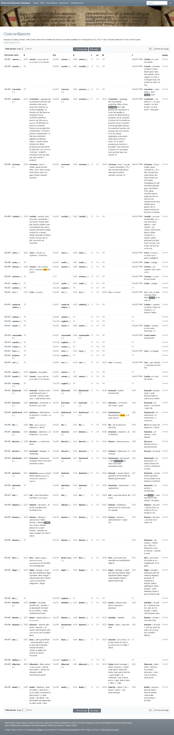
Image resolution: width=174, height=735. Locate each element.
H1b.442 (7, 570)
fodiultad (112, 677)
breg (156, 164)
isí (43, 131)
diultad (147, 437)
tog (125, 164)
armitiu (147, 488)
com (146, 300)
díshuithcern (45, 412)
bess (43, 147)
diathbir (44, 605)
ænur (41, 463)
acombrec (33, 104)
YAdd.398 (135, 216)
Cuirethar (16, 89)
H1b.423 (7, 362)
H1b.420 (7, 346)
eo (38, 425)
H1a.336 (56, 66)
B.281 (26, 639)
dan (109, 169)
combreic (41, 107)
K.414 (75, 432)
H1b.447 (7, 639)
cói (37, 253)
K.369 (75, 325)
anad (47, 570)
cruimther (125, 123)
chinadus (33, 672)
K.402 (75, 89)
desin (45, 617)
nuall (47, 390)
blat (147, 82)
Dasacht (147, 624)
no (157, 395)
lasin (38, 578)
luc (151, 630)
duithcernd (17, 412)
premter (44, 101)
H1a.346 (56, 292)
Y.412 (134, 485)
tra (47, 123)
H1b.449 (7, 664)
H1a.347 (56, 304)
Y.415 (134, 517)
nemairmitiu (149, 490)
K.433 (75, 687)
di (154, 240)
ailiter (156, 586)
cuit (123, 690)
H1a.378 (56, 617)
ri (152, 77)
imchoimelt (33, 479)
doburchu (123, 669)
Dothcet (112, 451)
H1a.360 (56, 390)
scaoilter (147, 193)
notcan (46, 62)
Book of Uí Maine (36, 729)
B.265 (26, 412)
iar (114, 133)
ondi (153, 222)
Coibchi (147, 304)
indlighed (154, 258)
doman (34, 152)
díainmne (43, 432)
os (154, 207)
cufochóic (33, 243)
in (158, 74)
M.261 (104, 441)
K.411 (75, 403)
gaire (31, 175)
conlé (63, 262)
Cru (109, 292)
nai (151, 245)
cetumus (117, 667)
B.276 (26, 570)
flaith (146, 297)
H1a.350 (56, 325)
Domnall (33, 390)
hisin (110, 172)
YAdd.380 (135, 362)
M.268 (104, 517)
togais (32, 167)
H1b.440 (7, 540)
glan (117, 680)
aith (157, 602)
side (39, 104)
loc (32, 632)
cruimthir (33, 117)
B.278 (26, 602)
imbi (146, 101)
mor (44, 238)
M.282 (104, 602)
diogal (81, 570)
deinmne (16, 432)
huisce (110, 690)
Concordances (52, 3)
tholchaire (156, 466)
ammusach (148, 461)
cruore (40, 292)
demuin (120, 517)
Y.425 (134, 664)
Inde (121, 169)
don (124, 558)
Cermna (147, 276)
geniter (44, 476)
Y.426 (134, 687)
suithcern (35, 415)
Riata (35, 498)
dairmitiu (65, 485)
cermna (15, 276)
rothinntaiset (34, 131)
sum (35, 157)
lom (121, 139)
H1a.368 (56, 473)
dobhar (15, 660)
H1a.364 (56, 432)
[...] (20, 59)
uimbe (157, 398)
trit (150, 522)
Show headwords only (12, 42)
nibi (123, 624)
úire (40, 253)
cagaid (147, 77)
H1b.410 (7, 276)
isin (36, 107)
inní (39, 115)
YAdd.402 (135, 276)
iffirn (151, 545)
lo (47, 690)
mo (156, 177)
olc (149, 675)
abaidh (151, 74)
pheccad (35, 149)
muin (157, 517)
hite (48, 128)
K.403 (75, 99)
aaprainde (112, 575)
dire (14, 558)
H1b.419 (7, 342)
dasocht (39, 627)
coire (14, 253)
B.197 (26, 292)
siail (145, 199)
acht (49, 461)
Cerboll (64, 216)
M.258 (104, 412)
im (120, 120)
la (156, 193)
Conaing (15, 383)
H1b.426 (7, 383)
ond (148, 594)
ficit (154, 245)
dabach (15, 505)
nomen (48, 473)
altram (43, 669)
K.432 (75, 664)
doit (157, 240)
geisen (146, 207)
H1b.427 (7, 390)
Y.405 (134, 412)
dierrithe (32, 560)
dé (39, 505)
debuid (119, 602)
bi (159, 82)
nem (154, 520)
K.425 (75, 570)
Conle (146, 262)
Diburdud (33, 664)
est (148, 328)
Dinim (32, 617)
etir (120, 642)
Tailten (153, 312)
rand (115, 495)
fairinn (122, 578)
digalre (44, 558)
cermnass (65, 164)
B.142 (26, 99)
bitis (125, 507)
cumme (15, 321)
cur (153, 227)
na (37, 139)
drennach (118, 605)
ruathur (155, 325)
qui (44, 155)
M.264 (104, 473)
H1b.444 (7, 602)
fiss (36, 169)
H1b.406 (7, 216)
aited (146, 667)
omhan (147, 543)
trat (158, 79)
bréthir (38, 610)
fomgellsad (148, 183)
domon (113, 149)
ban (40, 372)
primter (32, 133)
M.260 (104, 432)
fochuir (41, 222)
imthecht (156, 481)
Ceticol (32, 267)
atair (153, 92)
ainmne (147, 434)
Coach (147, 325)
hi (35, 125)
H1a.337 (56, 89)
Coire (31, 253)
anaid (126, 570)
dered (153, 667)
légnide (32, 139)
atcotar (149, 520)
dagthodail (46, 700)
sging (151, 191)
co (145, 248)
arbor (117, 690)
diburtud (16, 664)
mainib (147, 104)
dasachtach (66, 624)
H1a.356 (56, 362)
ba (148, 248)
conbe (15, 283)
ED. (45, 270)
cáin (44, 59)
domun (15, 517)
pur (120, 677)
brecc (41, 164)
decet (121, 141)
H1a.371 (56, 505)
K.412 (75, 412)
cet (157, 245)
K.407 (75, 262)
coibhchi (82, 304)
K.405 (75, 216)
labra (31, 635)
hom (45, 255)
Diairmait (33, 403)
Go (170, 3)
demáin (41, 530)
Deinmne (112, 432)
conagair (37, 533)
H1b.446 (7, 624)
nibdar (32, 235)
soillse (36, 692)
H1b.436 (7, 485)
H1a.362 (56, 412)
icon (37, 128)
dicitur (149, 69)
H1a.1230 (56, 288)
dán (41, 169)
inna (112, 642)
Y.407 (134, 432)
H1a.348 (56, 317)
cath (48, 224)
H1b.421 (7, 351)
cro (157, 99)
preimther (112, 104)
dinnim (15, 617)
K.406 (75, 253)
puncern (152, 196)
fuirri (116, 507)
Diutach (111, 473)
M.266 (104, 495)
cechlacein (148, 580)
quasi (38, 167)
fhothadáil (33, 700)
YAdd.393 (135, 59)
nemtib (39, 560)
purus (110, 680)
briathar (151, 613)
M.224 (104, 164)
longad (149, 79)
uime (44, 393)
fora (31, 219)
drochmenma (34, 675)
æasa (110, 692)
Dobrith (111, 687)
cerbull (147, 227)
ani (118, 117)
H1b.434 (7, 458)
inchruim (32, 144)
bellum (43, 224)
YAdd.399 (135, 253)
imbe (153, 395)
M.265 (104, 485)
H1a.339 (56, 164)
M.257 (104, 403)
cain (35, 62)
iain (148, 279)
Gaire (146, 177)
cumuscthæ (149, 698)
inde (37, 230)
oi (151, 510)
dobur (110, 667)
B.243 (26, 216)
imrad (146, 107)
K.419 (75, 485)
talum (31, 536)
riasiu (156, 71)
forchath (44, 608)
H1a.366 (56, 451)
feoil (41, 255)
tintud (111, 115)
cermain (47, 169)
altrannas (148, 672)
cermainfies (119, 167)
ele (44, 580)
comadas (156, 66)
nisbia (154, 610)
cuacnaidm (17, 335)
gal (30, 573)
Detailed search (77, 3)
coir (37, 112)
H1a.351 (56, 335)
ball (46, 222)
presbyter (36, 101)
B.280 (26, 624)
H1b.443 (7, 598)
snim (32, 620)
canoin (64, 59)
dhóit (48, 235)
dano (116, 672)
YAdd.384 (135, 351)
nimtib (149, 560)
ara (117, 560)
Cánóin (147, 59)
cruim (110, 112)
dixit (47, 155)
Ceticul (147, 267)
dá (40, 700)
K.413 (75, 425)
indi (49, 99)
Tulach (155, 307)
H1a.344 (56, 262)
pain (153, 193)
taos (158, 269)
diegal (125, 575)
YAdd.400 (135, 262)
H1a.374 (56, 558)
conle (14, 262)
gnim (156, 109)
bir (30, 610)
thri (145, 180)
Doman (32, 517)
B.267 (26, 432)
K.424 (75, 558)
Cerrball (41, 219)
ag (115, 478)
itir (159, 627)
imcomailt (123, 476)
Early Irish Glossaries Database (15, 3)
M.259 (104, 425)
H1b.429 (7, 412)
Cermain (147, 169)
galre (146, 565)
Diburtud (148, 664)
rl (154, 331)
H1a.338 (56, 99)
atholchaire (113, 466)
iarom (35, 136)
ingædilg (39, 109)
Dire (110, 558)
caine (154, 588)
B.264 (26, 403)
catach (147, 230)
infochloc (39, 647)
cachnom (33, 255)
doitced (82, 451)
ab (114, 425)
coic (150, 248)
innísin (31, 141)
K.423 (75, 540)
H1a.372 (56, 517)
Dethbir (32, 602)
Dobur (111, 664)
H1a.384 (56, 687)
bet (147, 245)
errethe (119, 558)
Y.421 (134, 617)
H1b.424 (7, 372)
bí (30, 620)
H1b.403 (7, 89)
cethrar (32, 653)
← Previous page (80, 49)
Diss (31, 425)
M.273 (104, 624)
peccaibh (112, 147)
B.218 (26, 164)
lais (156, 172)
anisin (110, 139)
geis (147, 408)
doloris (32, 476)
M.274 (104, 639)
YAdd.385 (135, 304)
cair (156, 74)
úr (44, 253)
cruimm (32, 109)
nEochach (148, 185)
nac (152, 199)
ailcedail (155, 185)
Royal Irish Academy (70, 729)
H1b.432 (7, 441)
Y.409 (134, 451)
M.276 (104, 664)
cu (154, 276)
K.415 (75, 441)
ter (149, 101)
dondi (124, 115)
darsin (153, 605)
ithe (117, 131)
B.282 (26, 664)
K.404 (75, 164)
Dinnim (147, 617)
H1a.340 (56, 216)
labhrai (147, 635)
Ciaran (155, 69)
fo (109, 434)
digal (110, 563)
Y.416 (134, 540)
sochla (32, 418)
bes (120, 144)
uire (155, 253)
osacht (32, 630)
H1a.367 (56, 458)
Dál (30, 495)
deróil (42, 427)
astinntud (42, 117)
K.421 (75, 505)
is (32, 62)
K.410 (75, 390)
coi (152, 253)
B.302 (26, 451)
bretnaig (113, 125)
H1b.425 (7, 376)
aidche (34, 690)
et (152, 212)
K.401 (75, 66)
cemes (15, 372)
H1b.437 (7, 495)
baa (148, 212)
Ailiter (119, 575)
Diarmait (16, 403)
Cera (81, 351)
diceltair (157, 362)
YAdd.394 (135, 66)
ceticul (15, 267)
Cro (145, 292)
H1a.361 (56, 403)
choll (154, 82)
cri (159, 297)
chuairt (43, 232)
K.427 (75, 602)
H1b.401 (7, 59)
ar (152, 59)
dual (47, 687)
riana (154, 79)
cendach (156, 304)
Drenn (111, 602)
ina (157, 209)
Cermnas (33, 164)
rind (155, 77)
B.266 (26, 425)
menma (153, 675)
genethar (112, 476)
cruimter (16, 99)
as (30, 101)
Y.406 (134, 425)
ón (47, 59)
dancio (111, 507)
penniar (111, 109)
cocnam (44, 267)
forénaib (33, 510)
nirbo (154, 295)
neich (146, 677)
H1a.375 (56, 570)
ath (157, 605)
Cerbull (147, 235)
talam (125, 520)
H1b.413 (7, 292)
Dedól (146, 687)
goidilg (119, 112)
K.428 (75, 617)
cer (30, 222)
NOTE (122, 415)
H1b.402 (7, 66)
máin (31, 533)
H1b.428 (7, 403)
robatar (126, 125)
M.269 (104, 558)
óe (30, 507)
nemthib (46, 563)
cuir (145, 222)
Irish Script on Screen (110, 729)
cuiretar (82, 89)
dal (13, 495)
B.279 (26, 617)
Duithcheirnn (114, 412)
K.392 (75, 304)
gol (32, 580)
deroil (156, 427)
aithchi (153, 692)
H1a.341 (56, 253)
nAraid (146, 500)
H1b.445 (7, 617)
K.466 (75, 639)
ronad (114, 405)
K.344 (75, 362)
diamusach (44, 458)
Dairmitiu (148, 485)
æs (129, 164)
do (151, 82)
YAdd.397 (135, 164)
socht (31, 627)
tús (40, 510)
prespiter (118, 101)
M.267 (104, 505)
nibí (47, 624)
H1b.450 (7, 687)
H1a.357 (56, 372)
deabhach (121, 505)
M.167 (104, 362)
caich (34, 573)
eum (40, 155)
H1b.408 (7, 262)
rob (145, 675)
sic (118, 141)
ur (145, 255)
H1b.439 (7, 517)
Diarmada (148, 331)
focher (35, 222)
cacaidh (82, 66)
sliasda (111, 478)
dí (44, 235)
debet (42, 144)
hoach (43, 505)
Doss (31, 639)
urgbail (64, 288)
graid (42, 639)
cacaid (15, 66)
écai (37, 520)
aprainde (147, 578)
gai (151, 362)
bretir (146, 109)
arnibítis (39, 507)
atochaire (33, 463)
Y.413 (134, 495)
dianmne (122, 432)
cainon (82, 59)
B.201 (26, 59)
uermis (40, 157)
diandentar (41, 573)
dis (13, 425)
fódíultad (33, 434)
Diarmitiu (112, 485)
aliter (40, 575)
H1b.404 (7, 99)
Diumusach (149, 458)
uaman (32, 520)
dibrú (156, 664)
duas (63, 639)
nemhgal (118, 570)
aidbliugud (148, 586)
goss (153, 204)
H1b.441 (7, 558)
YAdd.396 (135, 99)
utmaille (46, 632)
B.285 (26, 687)
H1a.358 (56, 59)
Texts (42, 3)
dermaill (38, 235)
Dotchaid (33, 451)
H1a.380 (56, 624)
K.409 (75, 276)
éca (145, 545)
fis (128, 167)
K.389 (75, 335)
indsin (36, 669)
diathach (65, 473)
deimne (82, 432)
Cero (14, 351)
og (157, 101)
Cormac (38, 238)
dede (116, 664)
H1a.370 (56, 495)
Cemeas (32, 372)
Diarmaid (65, 403)
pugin (146, 196)
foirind (47, 578)
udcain (149, 62)
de (118, 476)
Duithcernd (149, 412)
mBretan (42, 139)
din (49, 101)
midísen (147, 204)
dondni (125, 120)
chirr (35, 219)
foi (111, 133)
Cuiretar (65, 89)
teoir (45, 703)
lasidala (116, 578)
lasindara (148, 591)
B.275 (26, 558)
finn (145, 85)
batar (31, 125)
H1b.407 (7, 253)
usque (126, 667)
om (153, 255)
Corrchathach (34, 227)
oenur (148, 468)
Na (37, 123)
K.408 (75, 267)
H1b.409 (7, 267)
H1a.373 (56, 540)
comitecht (40, 125)
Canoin (32, 59)
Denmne (33, 432)
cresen (15, 346)
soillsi (151, 695)
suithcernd (148, 415)
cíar (157, 276)
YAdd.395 (135, 89)
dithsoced (122, 451)
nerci (31, 669)
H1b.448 (7, 660)
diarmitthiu (123, 485)
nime (157, 613)
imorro (32, 120)
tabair (146, 463)
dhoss (41, 653)
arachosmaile (36, 642)
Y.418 (134, 570)
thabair (34, 461)
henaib (147, 513)
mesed (147, 209)
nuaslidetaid (124, 560)
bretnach (123, 136)
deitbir (82, 602)
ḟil (30, 405)
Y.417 (134, 558)
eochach (120, 172)
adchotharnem (114, 520)
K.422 (75, 517)
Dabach (32, 505)
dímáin (40, 522)
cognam (147, 269)
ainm (115, 139)
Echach (37, 175)
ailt (158, 183)
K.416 (75, 451)
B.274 (26, 517)
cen (149, 199)
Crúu (31, 292)
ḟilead (47, 639)
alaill (153, 583)
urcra (155, 548)
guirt (151, 71)
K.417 (75, 458)
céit (39, 267)
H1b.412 (7, 288)
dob (145, 74)
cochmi (15, 288)
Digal (31, 570)
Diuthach (148, 473)
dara (42, 578)
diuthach (16, 473)
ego (31, 157)
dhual (42, 698)
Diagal (45, 575)
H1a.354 (56, 351)
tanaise (32, 647)
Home (35, 3)
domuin (111, 393)
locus (31, 444)
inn (145, 62)
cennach (43, 175)
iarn (158, 365)
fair (145, 367)
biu (145, 212)
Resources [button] (63, 3)
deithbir (15, 602)
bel (158, 216)
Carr (110, 362)
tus (153, 513)
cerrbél (41, 216)
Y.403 (134, 390)
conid (146, 695)
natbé (39, 672)
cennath (111, 175)
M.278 (104, 687)
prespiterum (113, 144)
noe (34, 240)
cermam (43, 167)
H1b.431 (7, 432)
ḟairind (117, 580)
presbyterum (34, 147)
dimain (147, 548)
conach (153, 209)
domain (42, 398)
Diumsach (33, 458)
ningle (116, 675)
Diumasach (113, 458)
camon (15, 59)
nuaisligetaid (39, 565)
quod (41, 425)
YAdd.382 (135, 335)
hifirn (43, 520)
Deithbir (147, 602)
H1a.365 (56, 441)
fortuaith (33, 655)
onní (46, 227)
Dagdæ (155, 351)
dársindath (35, 608)
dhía (34, 703)
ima (156, 104)
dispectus (33, 427)
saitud (47, 664)
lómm (45, 141)
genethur (154, 476)
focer (146, 243)
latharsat (42, 136)
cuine (110, 578)
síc (38, 144)
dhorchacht (34, 695)
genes (38, 476)
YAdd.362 (135, 325)
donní (45, 112)
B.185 (26, 372)
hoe (45, 507)
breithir (147, 610)
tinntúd (32, 112)
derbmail (147, 240)
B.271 (26, 473)
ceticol (64, 267)
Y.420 (134, 602)
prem (44, 104)
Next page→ (95, 49)
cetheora (33, 650)
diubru (33, 667)
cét (43, 240)
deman (32, 528)
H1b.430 (7, 425)
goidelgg (123, 99)
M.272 (104, 617)
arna (156, 672)
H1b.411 (7, 283)
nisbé (45, 610)
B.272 (26, 495)
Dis (145, 425)
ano (150, 507)
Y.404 (134, 403)
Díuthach (33, 473)
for (37, 232)
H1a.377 (56, 602)
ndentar (122, 573)
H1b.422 (7, 355)
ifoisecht (42, 630)
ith (126, 687)
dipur (112, 683)
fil (121, 403)
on (35, 580)
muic (158, 201)
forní (45, 461)
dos (13, 639)
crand (148, 365)
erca (146, 669)
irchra (36, 525)
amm (110, 463)
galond (111, 580)
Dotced (147, 451)
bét (30, 240)
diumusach (66, 458)
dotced (15, 451)
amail (39, 141)
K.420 (75, 495)
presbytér (33, 115)
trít (43, 533)
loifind (154, 188)
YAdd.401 (135, 267)
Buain (146, 71)
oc (46, 479)
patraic (123, 128)
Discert (111, 441)
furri (34, 507)
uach (158, 505)
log (145, 447)
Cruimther (34, 99)
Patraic (32, 128)
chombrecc (122, 109)
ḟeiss (31, 169)
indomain (37, 393)
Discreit (32, 441)
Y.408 (134, 441)
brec (120, 164)
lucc (156, 630)
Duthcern (33, 412)
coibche (147, 310)
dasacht (15, 624)
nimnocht (125, 147)
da (154, 201)
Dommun (148, 540)
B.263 (26, 390)
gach (146, 258)
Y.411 (134, 473)
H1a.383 (56, 664)
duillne (40, 650)
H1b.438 (7, 505)
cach (148, 255)
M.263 (104, 458)
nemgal (39, 570)
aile (158, 594)
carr (14, 362)
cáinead (32, 578)
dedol (14, 687)
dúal (146, 692)
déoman (41, 517)
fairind (154, 591)
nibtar (153, 238)
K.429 (75, 624)
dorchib (147, 700)
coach (14, 325)
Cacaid (147, 66)
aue (128, 507)
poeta (42, 230)
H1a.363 (56, 425)
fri (43, 642)
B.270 (26, 458)
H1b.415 (7, 317)
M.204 (104, 292)
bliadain (44, 645)
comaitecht (115, 128)
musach (126, 458)
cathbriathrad (35, 613)
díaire (37, 558)
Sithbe (48, 230)
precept (43, 128)
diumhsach (17, 458)
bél (47, 216)
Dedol (32, 687)
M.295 (104, 451)
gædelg (44, 99)
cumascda (44, 692)
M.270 (104, 570)
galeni (44, 372)
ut (145, 69)
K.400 (75, 59)
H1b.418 (7, 335)
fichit (39, 240)
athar (146, 92)
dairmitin (16, 485)
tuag (146, 338)
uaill (46, 395)
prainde (34, 575)
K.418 (75, 473)
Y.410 (134, 458)
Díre (31, 558)
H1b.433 (7, 451)
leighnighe (112, 136)
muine (152, 279)
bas (150, 292)
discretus (46, 441)
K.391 (75, 351)
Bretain (42, 123)
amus (40, 461)
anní (46, 131)
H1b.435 (7, 473)
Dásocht (33, 624)
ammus (153, 463)
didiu (119, 104)
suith (45, 415)
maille (124, 645)
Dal (40, 498)
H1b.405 (7, 164)
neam (47, 533)
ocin (128, 128)
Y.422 (134, 624)
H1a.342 (56, 267)
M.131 (104, 99)
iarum (31, 107)
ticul (153, 269)
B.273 (26, 505)
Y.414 (134, 505)
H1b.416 (7, 321)
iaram (43, 675)
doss (47, 642)
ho (30, 149)
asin (41, 172)
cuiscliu (15, 342)
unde (31, 172)
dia (150, 188)
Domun (111, 517)
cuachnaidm (84, 335)
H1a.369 (56, 485)
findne (150, 180)
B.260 (26, 267)
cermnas (16, 164)
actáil (39, 703)
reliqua (156, 212)
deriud (45, 667)
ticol (31, 269)
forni (115, 463)
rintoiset (125, 131)
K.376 (75, 292)
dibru (42, 664)
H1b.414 (7, 304)
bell (30, 224)
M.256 (104, 390)
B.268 (26, 441)
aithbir (43, 602)
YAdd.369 (135, 292)
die (13, 598)
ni (46, 109)
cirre (154, 216)
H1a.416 (56, 639)
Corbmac (148, 295)
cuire (157, 89)
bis (145, 279)
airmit (33, 405)
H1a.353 (56, 346)
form (146, 191)
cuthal (15, 317)
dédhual (40, 687)
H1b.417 (7, 325)
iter (40, 632)
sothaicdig (33, 454)
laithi (153, 690)
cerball (32, 230)
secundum (33, 155)
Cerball (15, 216)
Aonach (147, 312)
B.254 (26, 253)
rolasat (118, 133)
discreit (15, 441)
